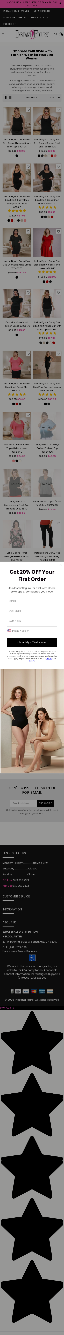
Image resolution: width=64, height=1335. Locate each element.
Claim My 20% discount (32, 642)
